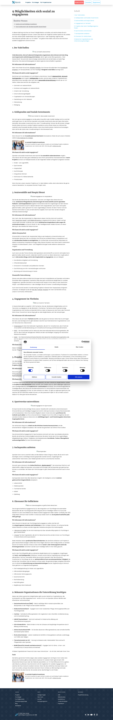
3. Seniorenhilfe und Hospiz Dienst (84, 20)
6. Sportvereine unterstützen (82, 31)
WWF (15, 330)
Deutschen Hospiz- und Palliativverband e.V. (29, 220)
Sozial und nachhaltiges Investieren (26, 24)
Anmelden (88, 2)
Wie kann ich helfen (20, 530)
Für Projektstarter (46, 2)
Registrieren (96, 2)
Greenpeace (18, 326)
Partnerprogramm (42, 701)
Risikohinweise (61, 697)
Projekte (28, 2)
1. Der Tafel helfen (79, 15)
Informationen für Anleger (25, 138)
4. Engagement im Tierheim (82, 23)
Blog (16, 703)
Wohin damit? (46, 465)
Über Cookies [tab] (79, 347)
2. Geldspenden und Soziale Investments (86, 18)
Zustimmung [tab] (33, 347)
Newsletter (18, 705)
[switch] (48, 370)
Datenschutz (61, 699)
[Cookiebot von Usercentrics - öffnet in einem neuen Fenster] (82, 342)
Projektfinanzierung (83, 695)
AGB (59, 695)
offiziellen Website (35, 68)
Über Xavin (40, 697)
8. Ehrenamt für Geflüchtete (82, 36)
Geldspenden (34, 78)
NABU (15, 337)
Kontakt (40, 699)
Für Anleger (35, 2)
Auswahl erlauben (56, 377)
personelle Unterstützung (47, 80)
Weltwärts (23, 390)
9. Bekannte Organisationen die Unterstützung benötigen (83, 40)
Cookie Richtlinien (62, 701)
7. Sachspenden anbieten (81, 33)
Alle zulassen (78, 377)
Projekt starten (79, 2)
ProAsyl (17, 535)
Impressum (61, 703)
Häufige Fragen (42, 695)
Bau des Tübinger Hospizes (40, 290)
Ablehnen (34, 377)
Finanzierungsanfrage (21, 701)
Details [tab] (56, 347)
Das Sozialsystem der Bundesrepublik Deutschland (31, 27)
